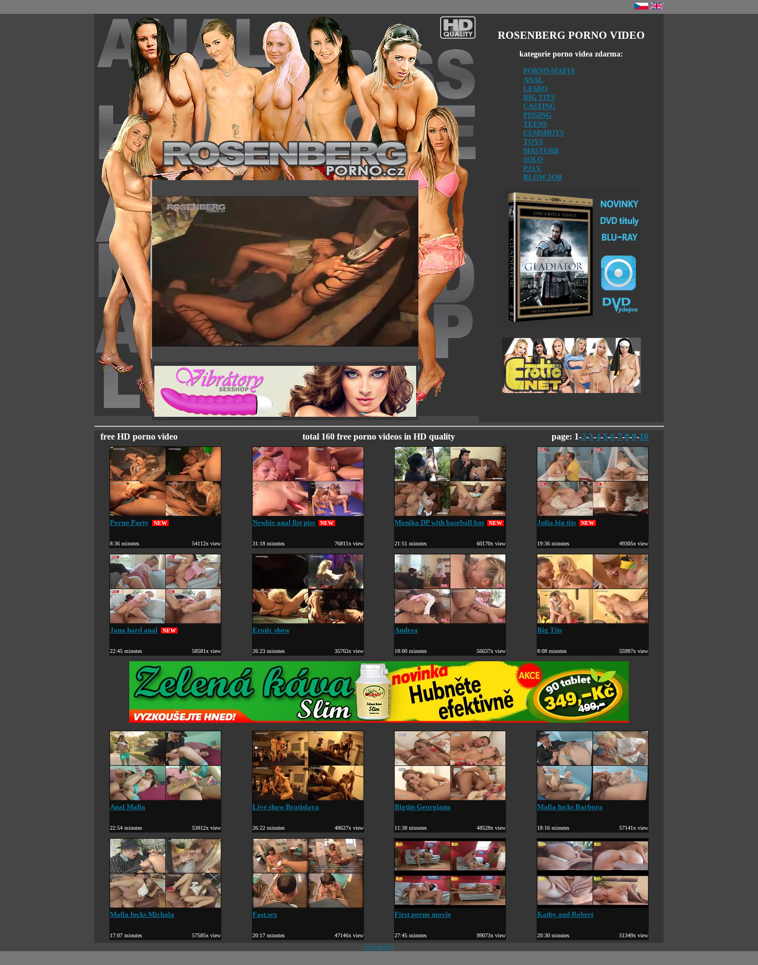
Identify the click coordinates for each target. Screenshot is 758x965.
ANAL (533, 79)
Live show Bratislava (285, 807)
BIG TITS (539, 97)
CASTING (539, 106)
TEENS (535, 124)
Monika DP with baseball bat (439, 522)
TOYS (533, 141)
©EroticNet (378, 947)
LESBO (535, 88)
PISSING (537, 115)
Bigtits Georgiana (423, 807)
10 (643, 436)
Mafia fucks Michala (142, 914)
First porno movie (423, 914)
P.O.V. (532, 168)
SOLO (533, 159)
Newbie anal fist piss (283, 522)
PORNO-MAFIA (549, 71)
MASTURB (541, 150)
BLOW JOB (542, 177)
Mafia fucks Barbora (570, 807)
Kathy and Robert (565, 914)
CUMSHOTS (543, 133)
